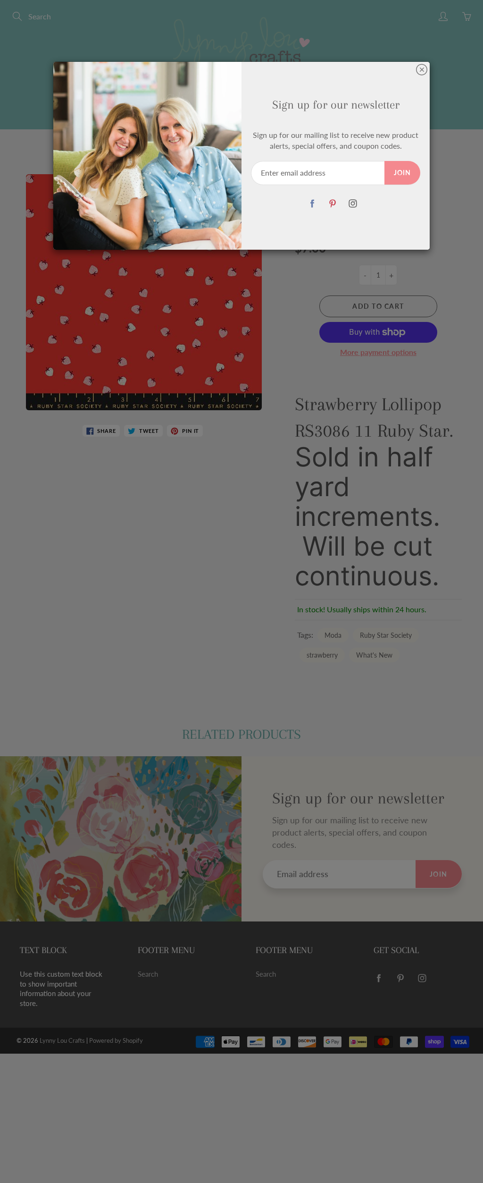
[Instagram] (352, 203)
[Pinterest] (332, 203)
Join (402, 173)
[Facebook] (312, 203)
